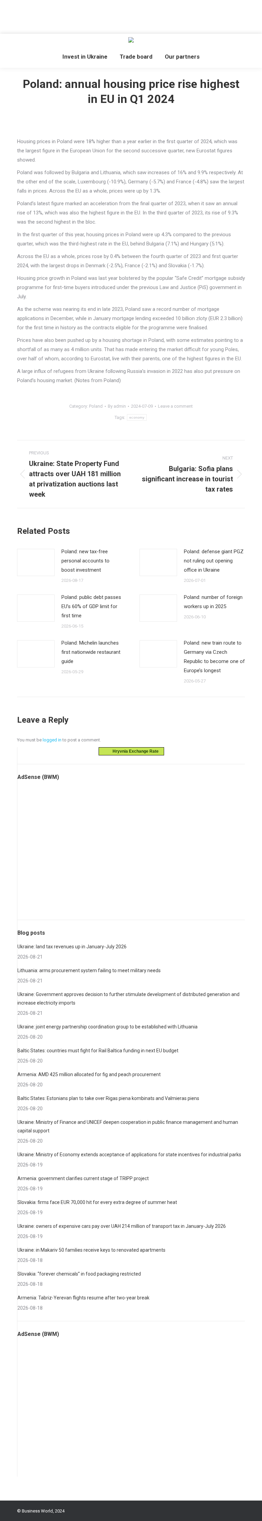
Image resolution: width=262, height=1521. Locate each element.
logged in (52, 739)
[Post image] (36, 562)
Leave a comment (175, 406)
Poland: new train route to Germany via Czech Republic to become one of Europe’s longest (214, 657)
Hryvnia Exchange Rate (134, 751)
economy (136, 417)
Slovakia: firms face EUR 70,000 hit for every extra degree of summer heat (97, 1202)
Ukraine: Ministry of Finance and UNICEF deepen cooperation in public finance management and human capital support (127, 1126)
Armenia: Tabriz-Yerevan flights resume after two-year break (83, 1297)
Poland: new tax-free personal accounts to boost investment (85, 560)
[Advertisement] (124, 15)
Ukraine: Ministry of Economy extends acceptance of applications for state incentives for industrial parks (129, 1154)
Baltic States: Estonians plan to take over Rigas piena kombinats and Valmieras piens (108, 1098)
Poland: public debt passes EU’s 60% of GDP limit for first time (91, 606)
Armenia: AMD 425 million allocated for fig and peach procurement (89, 1074)
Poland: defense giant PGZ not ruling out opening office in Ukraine (214, 560)
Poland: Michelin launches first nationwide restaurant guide (90, 652)
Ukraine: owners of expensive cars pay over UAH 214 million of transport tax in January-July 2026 (121, 1226)
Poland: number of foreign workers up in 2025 (213, 601)
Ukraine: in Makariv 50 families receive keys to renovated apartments (91, 1250)
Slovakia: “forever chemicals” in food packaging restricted (79, 1274)
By (117, 406)
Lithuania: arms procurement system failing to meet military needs (89, 970)
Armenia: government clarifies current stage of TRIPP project (83, 1178)
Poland (96, 406)
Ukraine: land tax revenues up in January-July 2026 (72, 946)
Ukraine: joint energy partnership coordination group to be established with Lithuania (107, 1026)
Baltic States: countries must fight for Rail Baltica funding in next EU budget (97, 1050)
